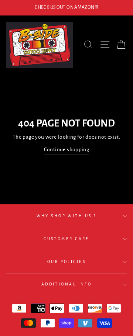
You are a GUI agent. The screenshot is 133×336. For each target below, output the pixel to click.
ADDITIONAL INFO (66, 284)
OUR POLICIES (66, 262)
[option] (66, 8)
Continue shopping (66, 149)
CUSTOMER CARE (66, 239)
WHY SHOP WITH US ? (67, 216)
